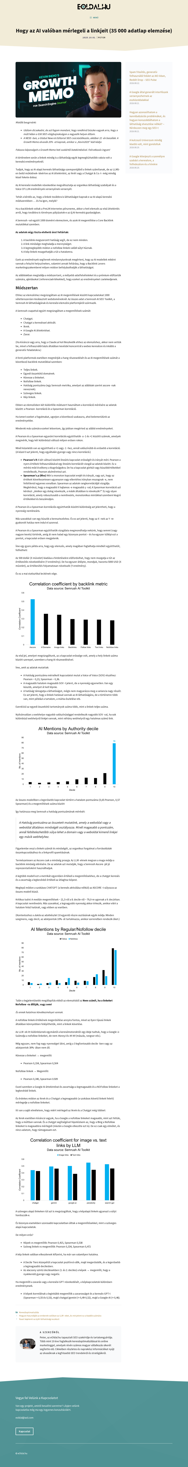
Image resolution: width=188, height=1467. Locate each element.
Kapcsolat (24, 1431)
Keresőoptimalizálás (29, 1312)
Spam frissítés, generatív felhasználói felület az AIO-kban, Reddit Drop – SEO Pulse (148, 75)
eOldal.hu (22, 1453)
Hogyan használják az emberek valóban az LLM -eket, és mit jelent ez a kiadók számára (60, 1315)
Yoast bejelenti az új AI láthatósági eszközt (39, 1319)
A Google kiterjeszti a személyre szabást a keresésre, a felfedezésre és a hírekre (147, 160)
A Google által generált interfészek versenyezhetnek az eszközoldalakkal (149, 96)
